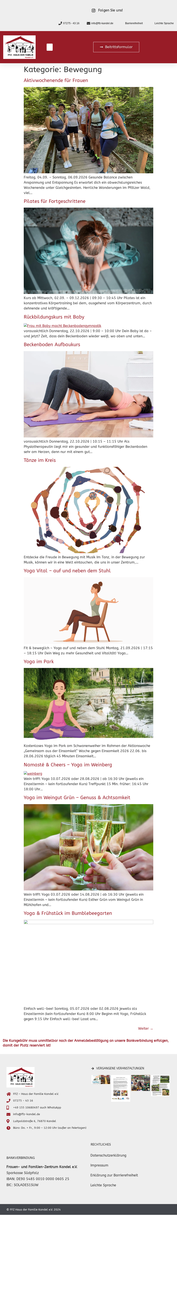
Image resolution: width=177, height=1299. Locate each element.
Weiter (145, 1028)
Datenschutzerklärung (108, 1155)
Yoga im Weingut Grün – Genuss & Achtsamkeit (77, 797)
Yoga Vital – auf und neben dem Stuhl (67, 571)
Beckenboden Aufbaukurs (52, 344)
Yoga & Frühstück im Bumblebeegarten (68, 913)
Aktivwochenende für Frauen (56, 80)
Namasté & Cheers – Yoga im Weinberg (68, 765)
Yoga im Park (39, 661)
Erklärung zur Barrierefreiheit (114, 1175)
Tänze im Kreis (40, 460)
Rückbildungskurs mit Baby (54, 317)
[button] (50, 47)
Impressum (99, 1165)
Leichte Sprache (103, 1185)
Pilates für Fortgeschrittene (54, 201)
